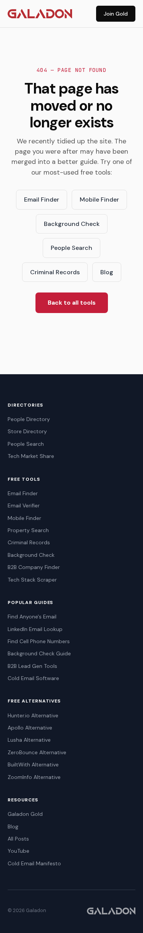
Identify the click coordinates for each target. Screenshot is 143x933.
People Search (71, 248)
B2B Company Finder (34, 567)
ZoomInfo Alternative (34, 777)
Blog (106, 272)
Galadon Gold (25, 814)
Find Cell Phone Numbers (39, 641)
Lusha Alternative (29, 739)
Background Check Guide (39, 653)
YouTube (18, 850)
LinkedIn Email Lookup (35, 629)
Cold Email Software (33, 678)
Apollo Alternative (30, 727)
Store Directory (27, 431)
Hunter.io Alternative (33, 715)
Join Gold (116, 13)
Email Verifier (24, 505)
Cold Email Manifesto (34, 863)
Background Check (72, 224)
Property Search (28, 530)
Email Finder (41, 199)
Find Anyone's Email (32, 616)
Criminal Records (55, 272)
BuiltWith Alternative (33, 764)
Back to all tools (72, 303)
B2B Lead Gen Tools (32, 666)
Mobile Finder (99, 199)
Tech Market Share (31, 456)
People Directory (29, 419)
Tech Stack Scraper (32, 579)
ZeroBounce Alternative (37, 752)
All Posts (18, 838)
